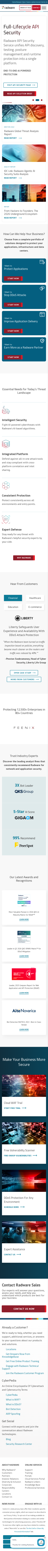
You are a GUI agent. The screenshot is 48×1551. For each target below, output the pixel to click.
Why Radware (24, 558)
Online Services (33, 1465)
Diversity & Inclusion (11, 1481)
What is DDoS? (13, 1404)
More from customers (22, 679)
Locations (11, 1349)
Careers (5, 1490)
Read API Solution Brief (19, 93)
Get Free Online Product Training (22, 1361)
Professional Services (35, 1487)
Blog (8, 1439)
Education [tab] (13, 607)
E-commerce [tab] (35, 607)
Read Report (10, 138)
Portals (28, 1475)
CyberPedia (12, 1395)
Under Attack (25, 7)
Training (28, 1472)
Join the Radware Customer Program (25, 1373)
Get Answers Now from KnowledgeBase (16, 1355)
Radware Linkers (32, 1481)
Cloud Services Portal (35, 1478)
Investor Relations (10, 1478)
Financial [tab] (13, 598)
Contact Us (7, 1496)
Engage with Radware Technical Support (20, 1367)
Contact (36, 7)
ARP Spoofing (13, 1414)
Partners (6, 1475)
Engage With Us (33, 1503)
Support (29, 1469)
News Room (8, 1503)
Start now (13, 278)
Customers (7, 1472)
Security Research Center (19, 1444)
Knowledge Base (32, 1484)
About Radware (10, 1465)
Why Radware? (9, 1469)
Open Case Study (22, 673)
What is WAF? (13, 1399)
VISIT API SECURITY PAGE (19, 85)
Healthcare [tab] (35, 598)
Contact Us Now (24, 1308)
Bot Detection (13, 1409)
